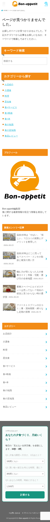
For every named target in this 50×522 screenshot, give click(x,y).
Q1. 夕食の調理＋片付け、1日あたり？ (23, 455)
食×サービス (11, 107)
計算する (25, 494)
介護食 (8, 90)
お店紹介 (9, 84)
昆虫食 (8, 101)
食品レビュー (11, 136)
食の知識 (9, 124)
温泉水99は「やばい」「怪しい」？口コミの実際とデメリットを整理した (24, 240)
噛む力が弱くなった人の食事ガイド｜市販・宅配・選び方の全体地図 (30, 275)
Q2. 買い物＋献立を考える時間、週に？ (24, 467)
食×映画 (8, 113)
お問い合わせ (15, 513)
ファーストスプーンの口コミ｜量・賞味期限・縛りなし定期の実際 (30, 308)
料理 (7, 96)
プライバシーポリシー (31, 513)
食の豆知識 (10, 130)
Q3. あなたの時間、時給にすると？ (21, 480)
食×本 (7, 119)
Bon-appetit (23, 518)
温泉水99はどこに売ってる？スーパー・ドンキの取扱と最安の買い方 (23, 258)
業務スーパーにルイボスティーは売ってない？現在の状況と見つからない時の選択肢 (23, 291)
